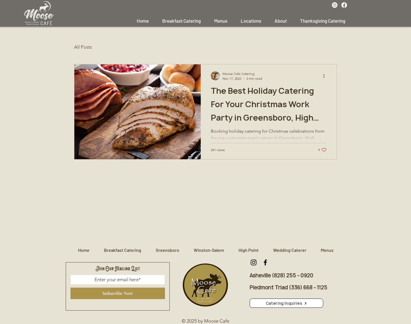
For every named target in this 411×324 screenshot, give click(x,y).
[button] (286, 303)
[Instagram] (334, 5)
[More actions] (325, 75)
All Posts (83, 47)
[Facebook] (344, 5)
